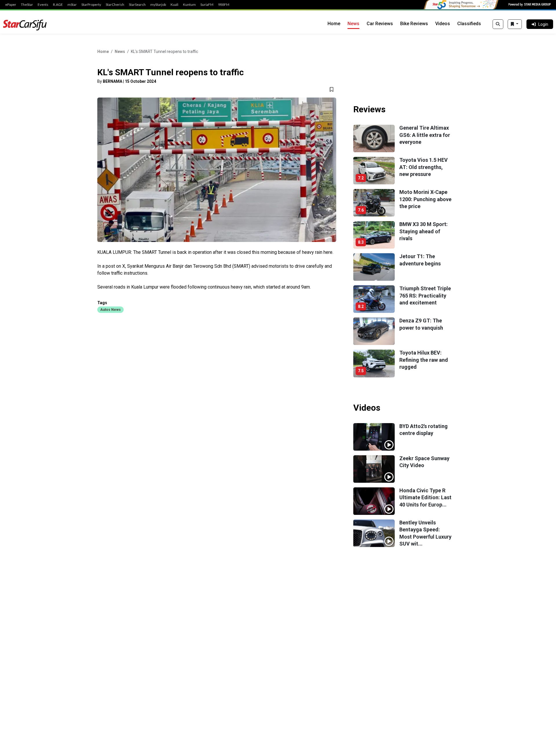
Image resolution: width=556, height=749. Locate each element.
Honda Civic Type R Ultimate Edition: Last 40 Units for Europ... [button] (425, 497)
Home (334, 23)
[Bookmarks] (515, 24)
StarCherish (115, 4)
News (353, 23)
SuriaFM (206, 4)
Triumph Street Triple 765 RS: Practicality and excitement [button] (425, 295)
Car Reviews (380, 23)
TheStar (27, 4)
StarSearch (137, 4)
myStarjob (158, 4)
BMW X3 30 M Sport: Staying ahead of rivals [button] (423, 231)
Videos (442, 23)
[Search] (498, 24)
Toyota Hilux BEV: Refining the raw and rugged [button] (423, 360)
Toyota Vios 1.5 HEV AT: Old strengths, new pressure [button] (423, 167)
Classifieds (469, 23)
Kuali (174, 4)
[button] (110, 309)
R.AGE (58, 4)
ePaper (10, 4)
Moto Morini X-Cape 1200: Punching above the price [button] (425, 199)
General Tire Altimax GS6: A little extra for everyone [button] (424, 135)
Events (43, 4)
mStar (72, 4)
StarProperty (91, 4)
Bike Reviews (414, 23)
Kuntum (189, 4)
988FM (223, 4)
